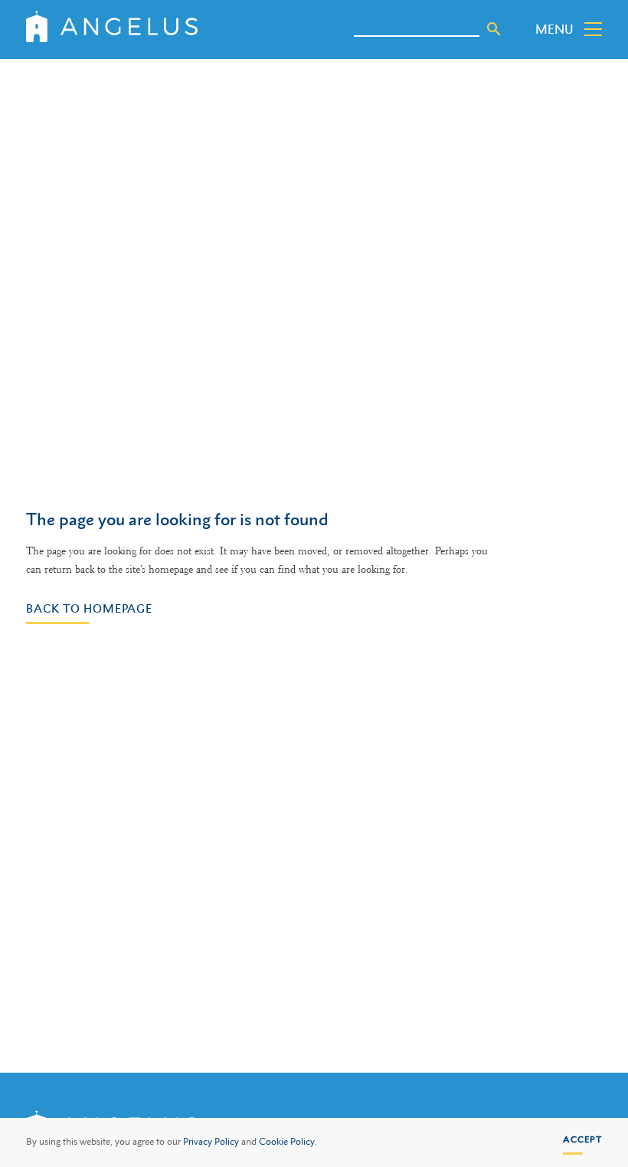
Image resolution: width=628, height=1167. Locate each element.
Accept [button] (582, 1139)
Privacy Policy (211, 1142)
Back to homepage (89, 608)
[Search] (494, 29)
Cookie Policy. (288, 1142)
